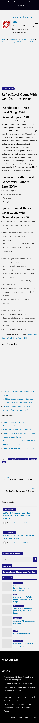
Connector (18, 697)
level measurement (22, 459)
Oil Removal (26, 707)
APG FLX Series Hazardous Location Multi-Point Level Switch (17, 516)
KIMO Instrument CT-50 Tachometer (17, 430)
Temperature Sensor (11, 707)
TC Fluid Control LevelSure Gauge (16, 406)
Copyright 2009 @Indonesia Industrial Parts (19, 717)
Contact (23, 2)
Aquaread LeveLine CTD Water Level (17, 403)
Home (10, 2)
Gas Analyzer (19, 701)
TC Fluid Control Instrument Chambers (18, 399)
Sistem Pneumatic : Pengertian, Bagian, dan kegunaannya (23, 588)
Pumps (6, 711)
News (31, 2)
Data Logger (28, 697)
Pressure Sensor (10, 704)
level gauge (11, 459)
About (16, 2)
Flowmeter (8, 697)
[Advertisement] (19, 64)
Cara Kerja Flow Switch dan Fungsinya (23, 645)
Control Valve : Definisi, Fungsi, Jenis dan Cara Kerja (23, 599)
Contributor (21, 5)
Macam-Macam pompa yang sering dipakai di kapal (22, 610)
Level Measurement (8, 88)
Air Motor (7, 701)
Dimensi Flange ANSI (21, 633)
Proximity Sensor (24, 704)
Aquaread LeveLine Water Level (15, 410)
